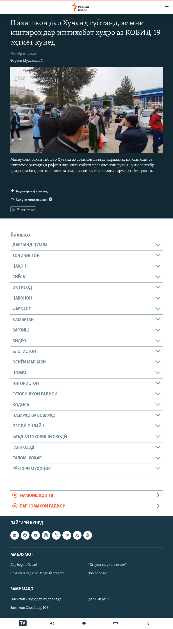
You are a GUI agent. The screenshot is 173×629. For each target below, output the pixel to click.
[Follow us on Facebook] (25, 535)
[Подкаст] (87, 535)
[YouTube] (84, 623)
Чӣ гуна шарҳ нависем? (108, 565)
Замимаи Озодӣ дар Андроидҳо (35, 599)
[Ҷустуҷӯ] (147, 623)
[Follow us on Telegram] (66, 535)
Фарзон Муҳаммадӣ (26, 61)
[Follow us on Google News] (14, 535)
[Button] (29, 192)
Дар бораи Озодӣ (23, 565)
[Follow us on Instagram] (46, 535)
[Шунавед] (52, 623)
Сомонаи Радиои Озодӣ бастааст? (37, 573)
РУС (116, 623)
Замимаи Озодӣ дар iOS (29, 608)
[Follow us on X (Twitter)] (56, 535)
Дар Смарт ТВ (99, 599)
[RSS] (77, 535)
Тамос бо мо (98, 573)
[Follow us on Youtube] (35, 535)
